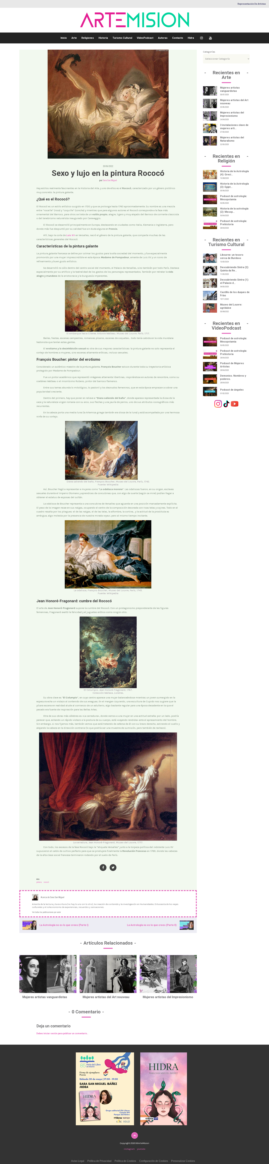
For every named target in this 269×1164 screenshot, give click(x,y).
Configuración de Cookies (153, 1161)
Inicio (64, 37)
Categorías (209, 51)
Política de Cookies (125, 1161)
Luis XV (70, 235)
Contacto (177, 37)
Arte (74, 37)
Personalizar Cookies (183, 1161)
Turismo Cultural (122, 37)
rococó (46, 882)
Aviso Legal (77, 1161)
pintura (39, 882)
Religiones (87, 37)
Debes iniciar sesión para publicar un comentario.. (62, 1033)
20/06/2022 (108, 166)
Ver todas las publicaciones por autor (46, 912)
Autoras (163, 37)
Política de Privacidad (99, 1161)
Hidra (191, 37)
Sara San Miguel (110, 180)
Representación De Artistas (252, 4)
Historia (103, 37)
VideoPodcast (145, 37)
